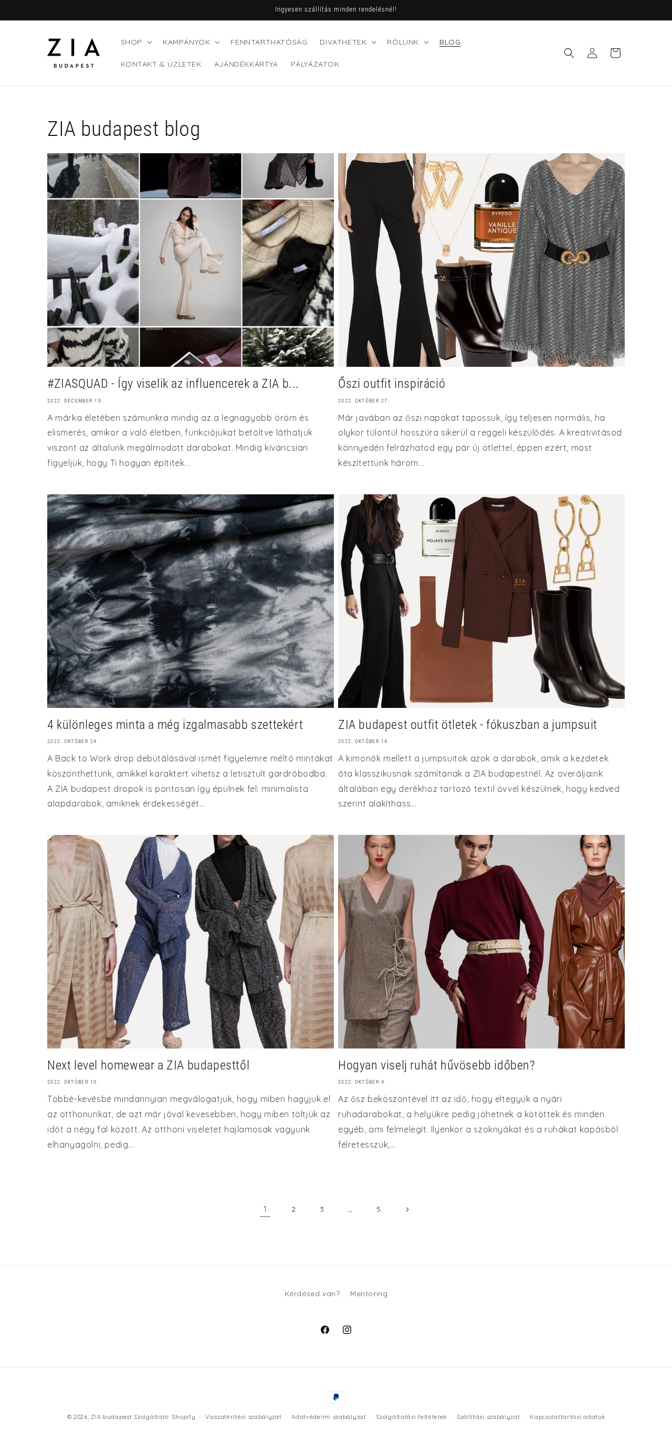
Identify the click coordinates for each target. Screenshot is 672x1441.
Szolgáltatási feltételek (411, 1417)
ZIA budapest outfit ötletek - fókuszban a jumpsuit (467, 724)
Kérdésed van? (312, 1293)
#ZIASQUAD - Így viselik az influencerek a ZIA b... (173, 383)
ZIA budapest (111, 1417)
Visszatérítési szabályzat (243, 1417)
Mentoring (368, 1293)
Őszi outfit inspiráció (391, 383)
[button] (135, 42)
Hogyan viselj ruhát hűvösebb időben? (437, 1065)
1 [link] (265, 1209)
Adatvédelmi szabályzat (328, 1417)
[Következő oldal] (406, 1209)
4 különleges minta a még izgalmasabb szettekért (175, 724)
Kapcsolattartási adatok (567, 1417)
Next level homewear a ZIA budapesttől (148, 1065)
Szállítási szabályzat (488, 1417)
